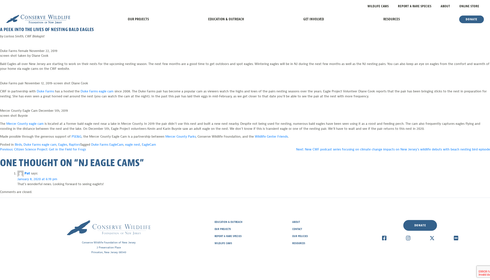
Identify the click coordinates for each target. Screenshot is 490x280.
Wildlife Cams (378, 6)
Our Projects (138, 19)
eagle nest (132, 145)
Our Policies (300, 236)
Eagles (62, 145)
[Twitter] (432, 237)
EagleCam (149, 145)
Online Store (469, 6)
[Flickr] (456, 237)
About (445, 6)
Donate (471, 19)
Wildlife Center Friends (271, 137)
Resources (391, 19)
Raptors (74, 145)
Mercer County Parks (180, 137)
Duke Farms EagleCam (107, 145)
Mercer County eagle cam (25, 124)
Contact (297, 229)
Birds (18, 145)
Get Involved (313, 19)
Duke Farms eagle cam (97, 91)
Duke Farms (45, 91)
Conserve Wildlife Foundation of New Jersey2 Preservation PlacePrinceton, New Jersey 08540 (109, 247)
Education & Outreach (226, 19)
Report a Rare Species (414, 6)
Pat (27, 173)
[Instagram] (408, 237)
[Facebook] (384, 237)
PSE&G (77, 137)
